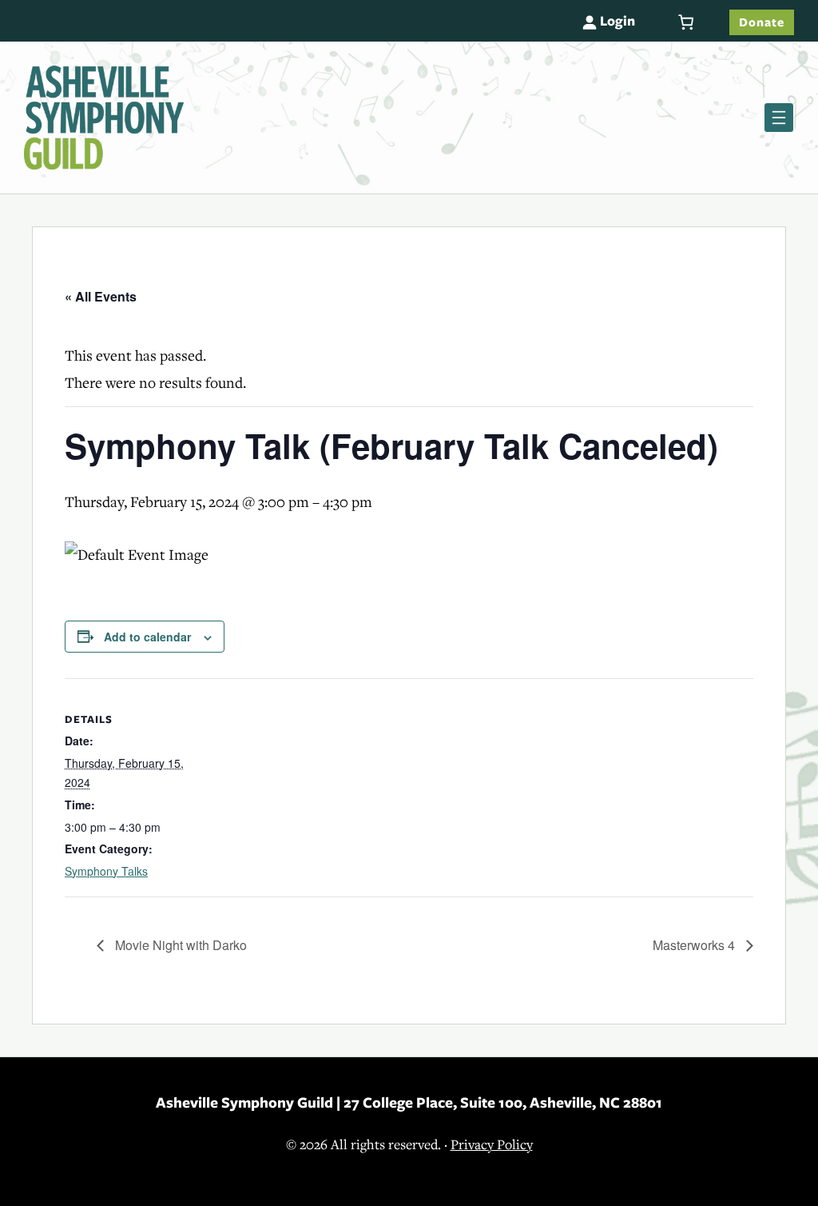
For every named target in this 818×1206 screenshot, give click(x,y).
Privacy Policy (492, 1145)
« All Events (101, 296)
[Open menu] (779, 117)
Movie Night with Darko (179, 945)
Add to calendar (147, 637)
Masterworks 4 (695, 945)
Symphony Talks (106, 871)
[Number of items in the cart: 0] (685, 22)
